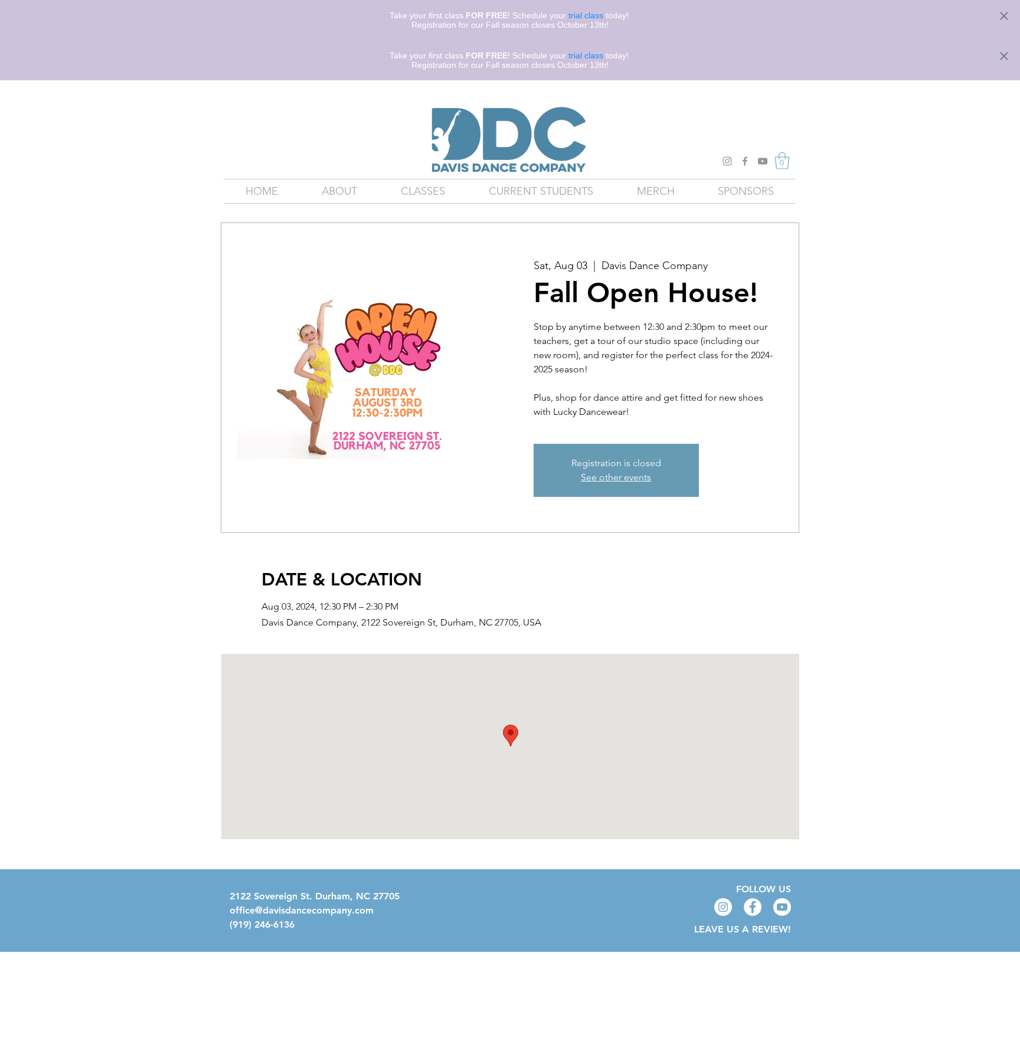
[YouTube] (763, 161)
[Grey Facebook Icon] (745, 161)
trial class (585, 15)
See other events (616, 477)
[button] (782, 160)
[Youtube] (782, 907)
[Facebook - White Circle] (752, 907)
